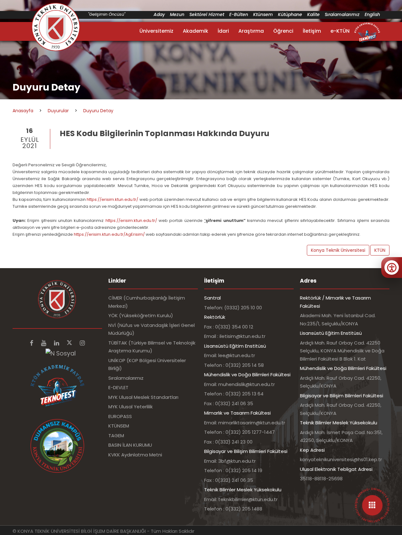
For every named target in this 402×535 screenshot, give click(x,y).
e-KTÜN (340, 31)
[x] (70, 343)
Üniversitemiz (156, 31)
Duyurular (58, 111)
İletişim (312, 31)
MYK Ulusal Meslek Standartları (143, 397)
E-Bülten (238, 14)
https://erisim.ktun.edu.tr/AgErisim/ (109, 234)
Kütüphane (290, 14)
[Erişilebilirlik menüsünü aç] (391, 267)
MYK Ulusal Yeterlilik (130, 406)
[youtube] (44, 343)
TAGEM (116, 435)
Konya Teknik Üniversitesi (338, 250)
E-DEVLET (118, 387)
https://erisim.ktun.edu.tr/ (112, 199)
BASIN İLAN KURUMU (130, 445)
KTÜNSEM (118, 425)
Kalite (313, 14)
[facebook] (32, 343)
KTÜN (379, 250)
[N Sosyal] (61, 353)
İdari (223, 31)
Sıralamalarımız (342, 14)
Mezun (177, 14)
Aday (159, 14)
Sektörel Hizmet (206, 14)
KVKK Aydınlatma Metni (135, 454)
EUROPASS (120, 416)
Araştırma (251, 31)
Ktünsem (263, 14)
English (372, 14)
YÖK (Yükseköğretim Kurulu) (140, 315)
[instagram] (82, 343)
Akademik (195, 31)
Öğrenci (283, 31)
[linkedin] (57, 343)
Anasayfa (23, 111)
